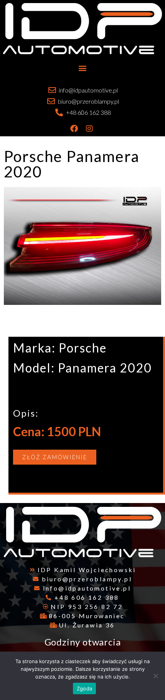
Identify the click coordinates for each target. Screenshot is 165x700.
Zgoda (84, 688)
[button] (82, 67)
